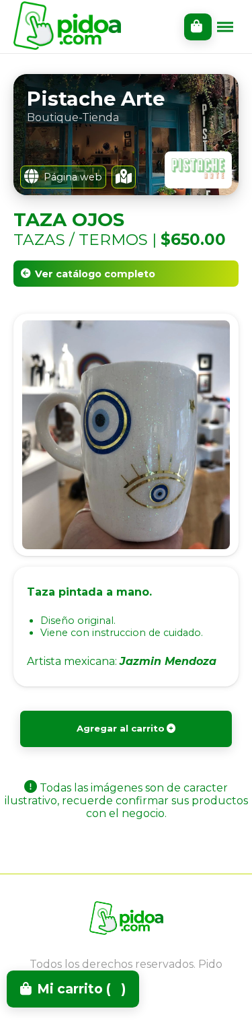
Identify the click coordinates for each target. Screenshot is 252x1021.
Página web (73, 177)
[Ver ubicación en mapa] (124, 177)
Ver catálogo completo (95, 274)
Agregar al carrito (121, 728)
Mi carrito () (81, 989)
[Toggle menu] (225, 26)
